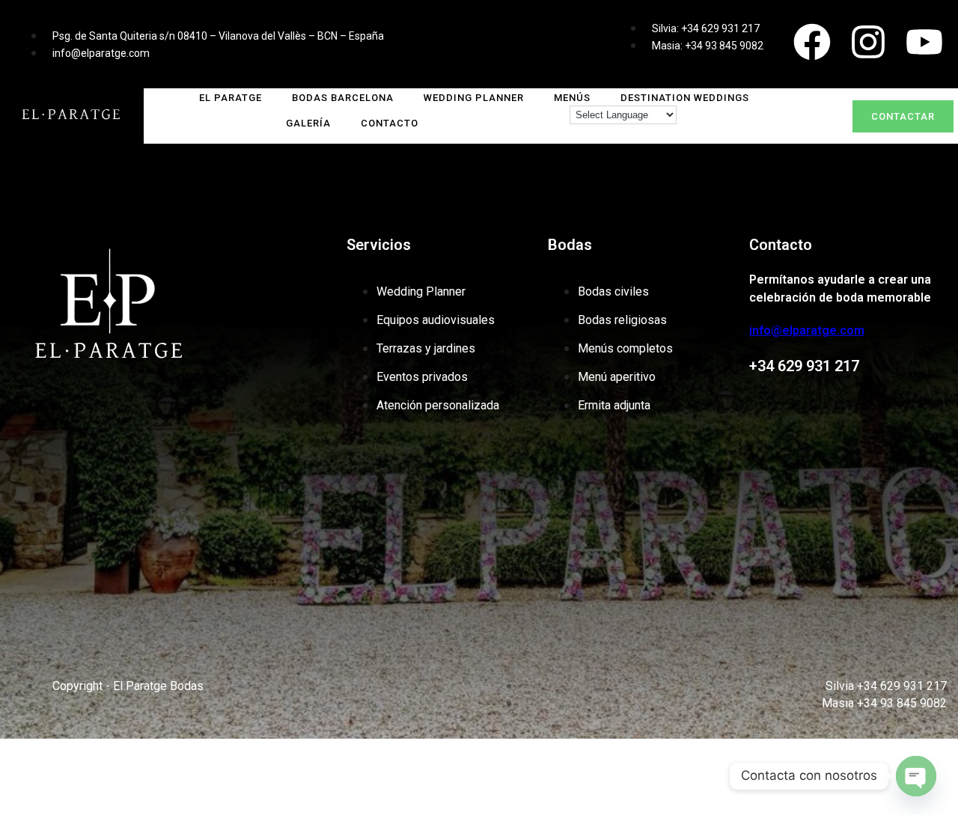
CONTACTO (389, 123)
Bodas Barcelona (343, 97)
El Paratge (230, 97)
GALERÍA (308, 123)
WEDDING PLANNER (474, 97)
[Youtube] (924, 42)
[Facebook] (812, 42)
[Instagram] (868, 42)
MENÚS (572, 97)
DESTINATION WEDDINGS (684, 97)
